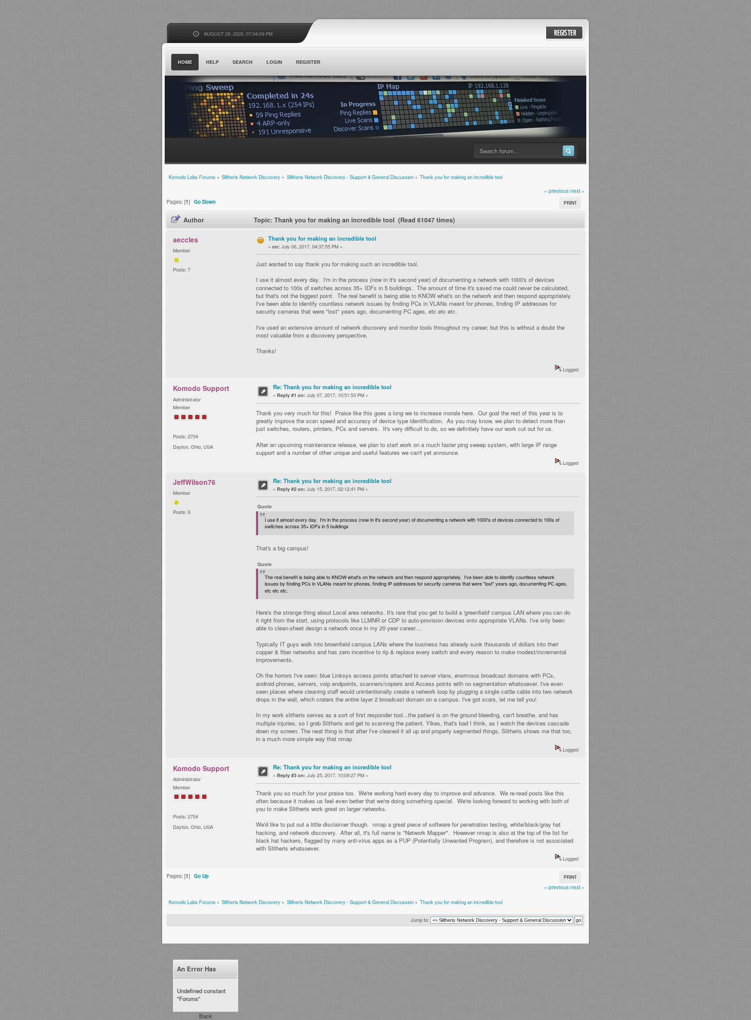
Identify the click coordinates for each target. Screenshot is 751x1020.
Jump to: (420, 919)
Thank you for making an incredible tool (322, 238)
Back (205, 1016)
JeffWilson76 (194, 482)
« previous (556, 190)
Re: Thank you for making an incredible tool (332, 387)
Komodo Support (201, 388)
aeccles (185, 240)
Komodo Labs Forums (249, 108)
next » (577, 190)
